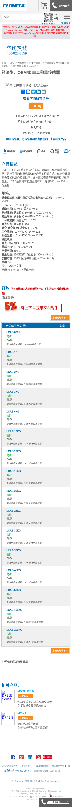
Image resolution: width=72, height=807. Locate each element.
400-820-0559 (17, 53)
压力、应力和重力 (17, 63)
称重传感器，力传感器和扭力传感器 (46, 63)
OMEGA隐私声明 (9, 766)
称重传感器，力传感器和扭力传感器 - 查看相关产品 (36, 139)
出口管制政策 (42, 766)
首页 (4, 63)
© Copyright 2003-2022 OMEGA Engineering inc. (36, 781)
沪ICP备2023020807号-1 (36, 797)
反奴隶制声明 (58, 766)
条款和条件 (27, 766)
